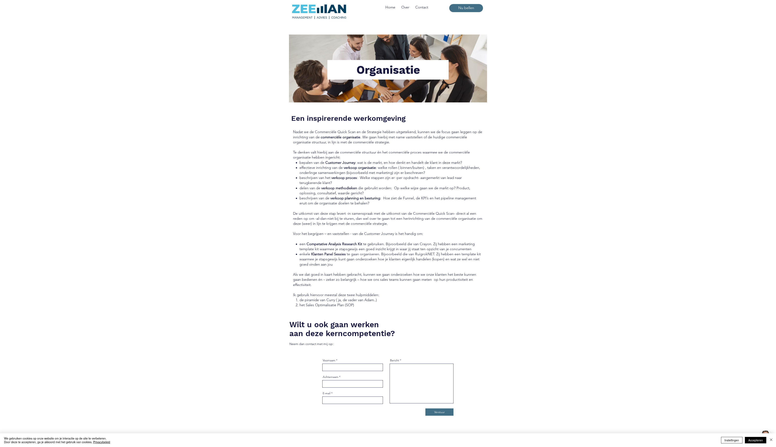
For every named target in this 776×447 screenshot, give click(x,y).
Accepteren (755, 440)
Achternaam (330, 376)
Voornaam (329, 360)
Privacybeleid (101, 442)
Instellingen (731, 440)
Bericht (394, 360)
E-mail (326, 393)
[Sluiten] (771, 440)
